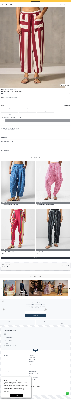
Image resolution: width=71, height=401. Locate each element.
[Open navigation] (2, 4)
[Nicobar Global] (9, 4)
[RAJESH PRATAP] (22, 280)
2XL (45, 111)
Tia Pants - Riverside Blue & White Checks (10, 204)
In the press (32, 357)
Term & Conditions (33, 377)
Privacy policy (32, 379)
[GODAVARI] (9, 280)
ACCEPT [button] (16, 395)
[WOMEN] (48, 280)
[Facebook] (33, 364)
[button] (64, 5)
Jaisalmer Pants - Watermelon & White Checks (45, 204)
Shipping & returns (33, 373)
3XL (10, 114)
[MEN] (61, 280)
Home (2, 89)
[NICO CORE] (35, 280)
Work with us (32, 359)
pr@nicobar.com (9, 337)
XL (27, 111)
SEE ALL (35, 257)
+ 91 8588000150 (9, 340)
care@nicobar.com (10, 334)
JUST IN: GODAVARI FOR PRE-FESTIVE (35, 1)
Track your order (33, 371)
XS (9, 108)
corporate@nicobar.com (11, 335)
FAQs (30, 375)
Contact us (31, 361)
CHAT (7, 343)
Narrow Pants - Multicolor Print (8, 251)
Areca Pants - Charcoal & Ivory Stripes (44, 251)
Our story (31, 355)
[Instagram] (30, 364)
